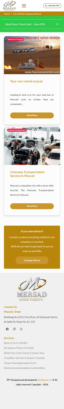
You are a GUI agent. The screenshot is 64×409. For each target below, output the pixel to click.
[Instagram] (14, 329)
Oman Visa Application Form (20, 362)
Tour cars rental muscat (26, 81)
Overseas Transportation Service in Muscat (27, 174)
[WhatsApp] (21, 329)
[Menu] (24, 6)
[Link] (9, 5)
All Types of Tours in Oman (19, 347)
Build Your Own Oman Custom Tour (24, 352)
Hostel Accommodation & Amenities (24, 367)
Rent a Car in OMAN (15, 342)
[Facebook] (7, 329)
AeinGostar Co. (45, 380)
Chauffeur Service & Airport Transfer (24, 357)
